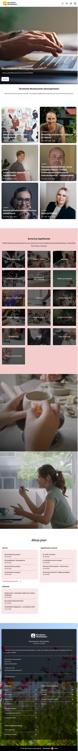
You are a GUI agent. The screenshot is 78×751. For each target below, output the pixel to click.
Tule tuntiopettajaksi (11, 708)
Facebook (44, 690)
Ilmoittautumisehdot (11, 734)
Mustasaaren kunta (10, 718)
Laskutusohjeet (9, 699)
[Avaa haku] (62, 3)
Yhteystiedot (8, 694)
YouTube (43, 704)
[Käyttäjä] (71, 3)
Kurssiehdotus (9, 704)
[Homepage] (10, 3)
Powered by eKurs (50, 748)
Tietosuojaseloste (10, 730)
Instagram (44, 694)
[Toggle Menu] (75, 3)
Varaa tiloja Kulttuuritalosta (13, 713)
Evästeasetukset (10, 677)
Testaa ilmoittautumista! (10, 581)
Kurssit (5, 79)
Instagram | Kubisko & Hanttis (49, 699)
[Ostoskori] (67, 3)
